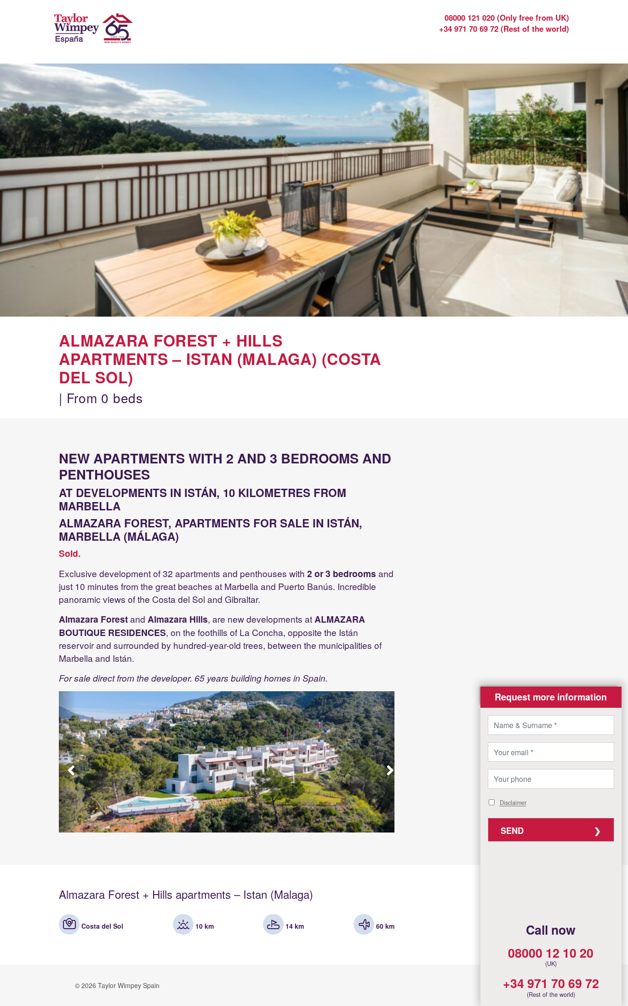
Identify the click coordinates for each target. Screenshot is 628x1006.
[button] (551, 697)
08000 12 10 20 (551, 952)
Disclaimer (513, 803)
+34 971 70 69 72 (551, 983)
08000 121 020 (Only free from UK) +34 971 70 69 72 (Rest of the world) (504, 23)
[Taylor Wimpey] (117, 34)
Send (512, 831)
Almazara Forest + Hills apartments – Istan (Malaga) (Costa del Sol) (220, 358)
